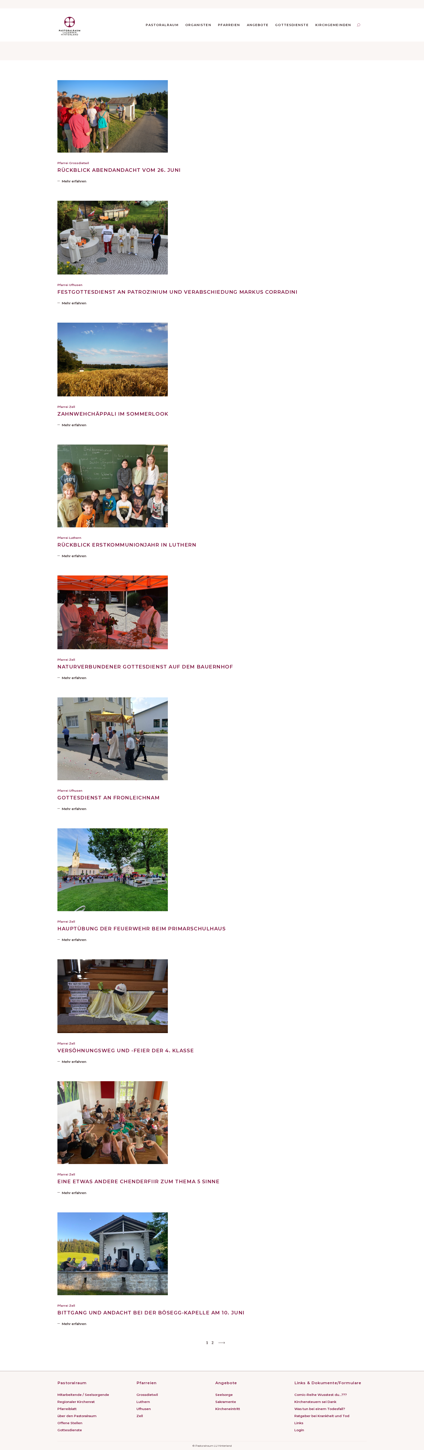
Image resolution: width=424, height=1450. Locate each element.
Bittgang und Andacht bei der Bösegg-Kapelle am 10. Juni (151, 1313)
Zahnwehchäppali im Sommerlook (112, 414)
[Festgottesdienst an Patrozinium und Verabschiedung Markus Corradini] (112, 237)
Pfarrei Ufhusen (69, 285)
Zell (139, 1416)
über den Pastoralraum (77, 1416)
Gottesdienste (69, 1430)
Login (299, 1430)
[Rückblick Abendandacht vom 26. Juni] (112, 116)
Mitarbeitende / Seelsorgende (83, 1395)
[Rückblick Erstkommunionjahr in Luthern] (112, 486)
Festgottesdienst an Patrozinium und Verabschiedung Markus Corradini (177, 292)
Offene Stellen (69, 1423)
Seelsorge (224, 1395)
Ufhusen (143, 1409)
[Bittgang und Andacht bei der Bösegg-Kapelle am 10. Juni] (112, 1253)
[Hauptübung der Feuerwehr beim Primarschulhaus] (112, 869)
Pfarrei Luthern (69, 537)
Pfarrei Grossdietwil (73, 163)
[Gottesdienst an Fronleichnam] (112, 738)
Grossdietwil (147, 1395)
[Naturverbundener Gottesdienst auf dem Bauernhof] (112, 612)
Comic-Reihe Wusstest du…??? (320, 1395)
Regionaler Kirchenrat (76, 1402)
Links (298, 1423)
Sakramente (225, 1402)
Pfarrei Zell (66, 407)
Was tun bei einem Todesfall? (319, 1409)
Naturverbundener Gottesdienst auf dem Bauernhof (145, 667)
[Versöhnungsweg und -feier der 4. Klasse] (112, 996)
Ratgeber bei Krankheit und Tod (321, 1416)
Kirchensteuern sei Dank (315, 1402)
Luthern (143, 1402)
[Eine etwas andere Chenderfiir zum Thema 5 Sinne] (112, 1122)
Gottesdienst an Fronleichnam (108, 798)
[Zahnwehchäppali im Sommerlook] (112, 359)
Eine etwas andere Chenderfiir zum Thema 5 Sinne (138, 1182)
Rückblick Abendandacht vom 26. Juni (119, 170)
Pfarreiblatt (67, 1409)
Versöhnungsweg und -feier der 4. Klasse (125, 1051)
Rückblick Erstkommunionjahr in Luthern (127, 545)
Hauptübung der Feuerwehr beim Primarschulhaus (141, 929)
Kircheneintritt (227, 1409)
